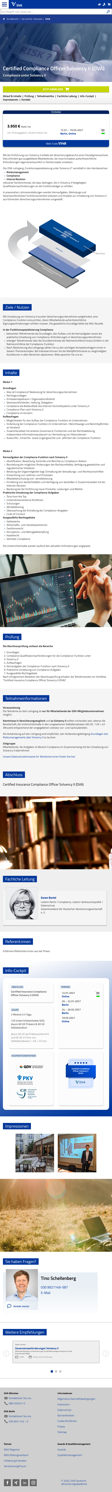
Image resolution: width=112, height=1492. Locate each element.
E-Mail (45, 1292)
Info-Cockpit (87, 96)
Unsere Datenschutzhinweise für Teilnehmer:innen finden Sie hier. (39, 757)
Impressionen (11, 100)
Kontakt (25, 100)
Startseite (37, 18)
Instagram (33, 1482)
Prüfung (29, 96)
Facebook (7, 1482)
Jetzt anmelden (53, 89)
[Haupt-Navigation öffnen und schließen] (4, 4)
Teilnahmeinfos (46, 96)
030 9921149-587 (54, 1287)
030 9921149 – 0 (18, 1421)
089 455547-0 (17, 1403)
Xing (16, 1482)
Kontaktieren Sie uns (20, 1398)
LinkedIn (24, 1482)
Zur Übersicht (12, 18)
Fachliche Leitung (67, 96)
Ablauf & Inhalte (12, 96)
